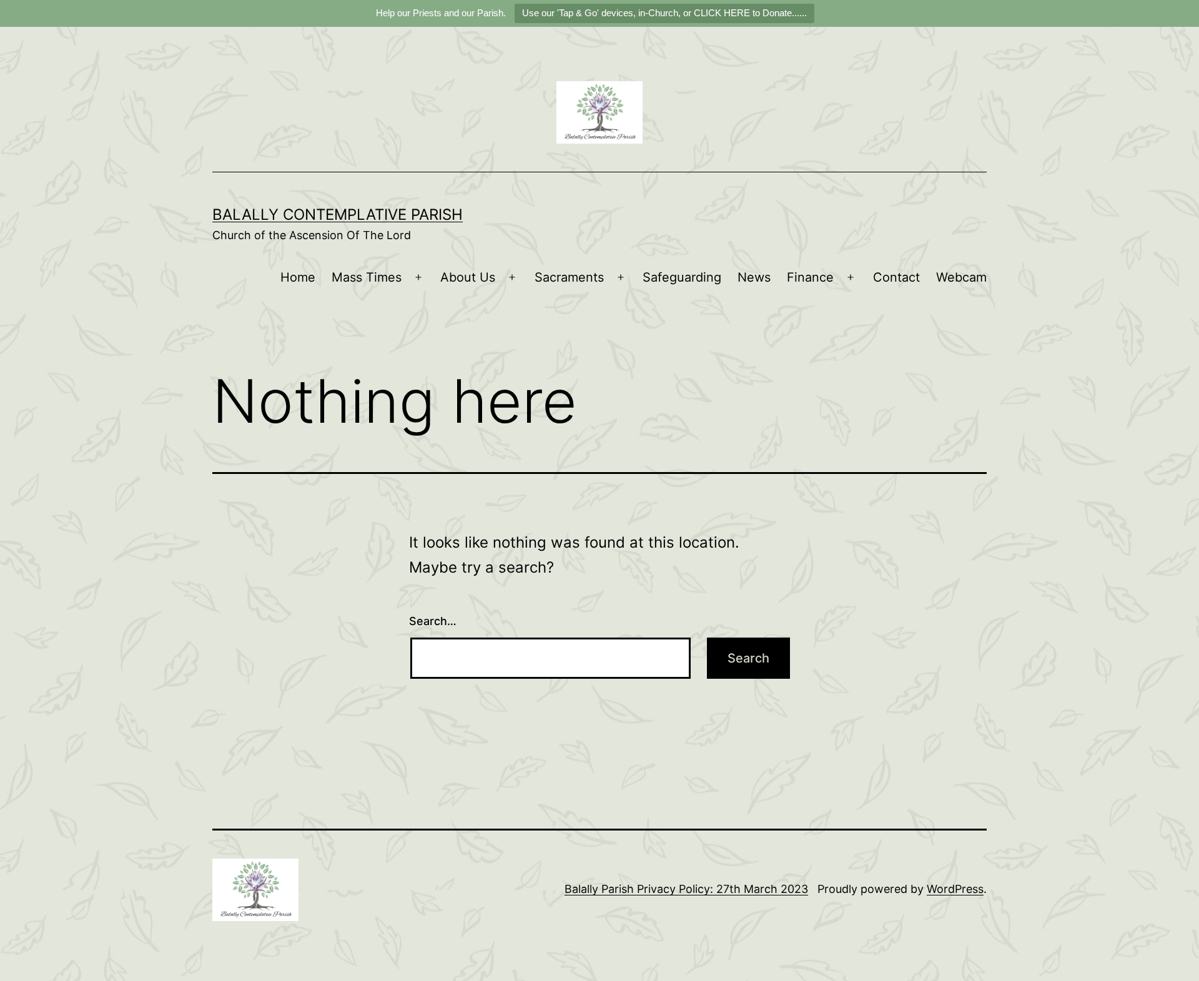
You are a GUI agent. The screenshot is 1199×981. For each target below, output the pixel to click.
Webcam (961, 277)
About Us (467, 277)
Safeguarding (682, 277)
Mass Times (367, 277)
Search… (432, 621)
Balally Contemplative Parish (337, 214)
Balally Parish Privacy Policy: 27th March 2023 (686, 888)
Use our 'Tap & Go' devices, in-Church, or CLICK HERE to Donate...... (664, 12)
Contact (896, 277)
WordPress (955, 888)
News (754, 277)
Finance (810, 277)
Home (297, 277)
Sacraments (569, 277)
